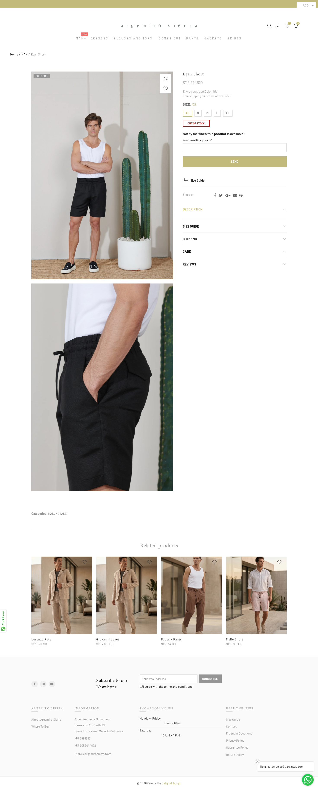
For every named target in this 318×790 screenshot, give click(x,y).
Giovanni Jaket (107, 639)
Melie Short (234, 639)
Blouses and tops (133, 38)
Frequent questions (239, 733)
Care (187, 251)
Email (235, 195)
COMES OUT (170, 38)
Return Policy (235, 754)
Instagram (43, 684)
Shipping (190, 239)
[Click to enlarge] (165, 78)
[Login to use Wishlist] (165, 88)
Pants (192, 38)
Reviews (189, 264)
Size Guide (197, 180)
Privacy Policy (235, 740)
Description (192, 209)
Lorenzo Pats (41, 639)
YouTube (52, 684)
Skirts (235, 38)
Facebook (215, 195)
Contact (231, 726)
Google (227, 195)
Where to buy (40, 726)
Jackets (213, 38)
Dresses (99, 38)
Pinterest (241, 195)
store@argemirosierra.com (93, 754)
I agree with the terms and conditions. (168, 686)
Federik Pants (171, 639)
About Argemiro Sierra (46, 719)
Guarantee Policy (237, 747)
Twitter (221, 195)
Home (14, 54)
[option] (61, 601)
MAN (81, 38)
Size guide (233, 719)
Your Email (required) (197, 140)
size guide (191, 226)
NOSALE (61, 513)
